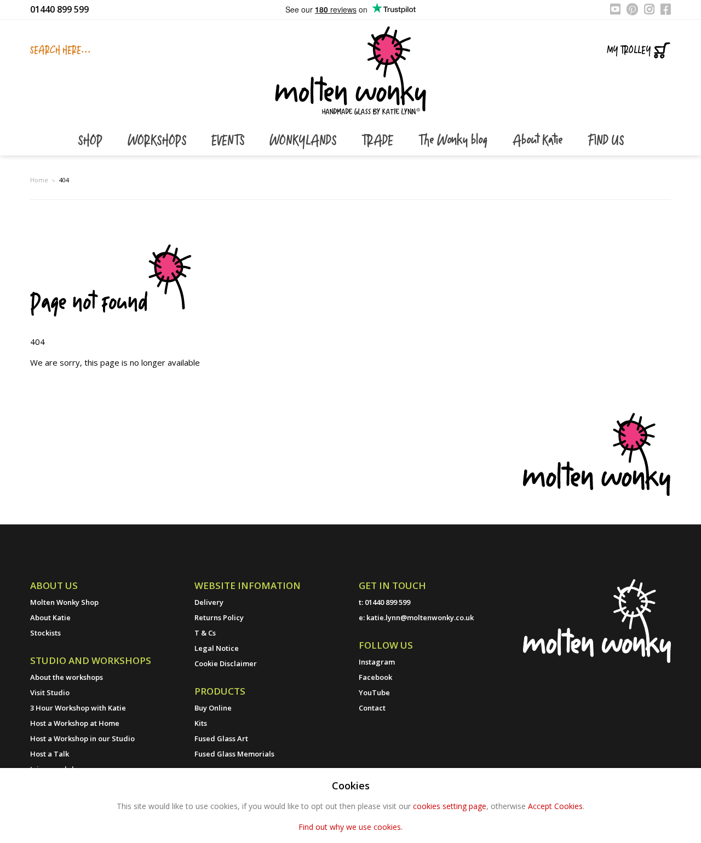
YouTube (374, 692)
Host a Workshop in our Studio (82, 738)
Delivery (208, 602)
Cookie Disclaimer (225, 663)
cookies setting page (449, 806)
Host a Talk (49, 754)
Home (39, 180)
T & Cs (205, 633)
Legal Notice (216, 648)
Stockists (45, 633)
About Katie (539, 141)
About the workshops (66, 677)
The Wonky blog (454, 141)
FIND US (606, 141)
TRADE (379, 141)
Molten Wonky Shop (64, 602)
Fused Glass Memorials (234, 754)
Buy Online (213, 708)
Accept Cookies (555, 806)
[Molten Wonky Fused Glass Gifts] (350, 69)
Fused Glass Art (221, 738)
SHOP (92, 141)
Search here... (60, 50)
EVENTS (229, 141)
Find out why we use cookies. (350, 827)
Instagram (377, 662)
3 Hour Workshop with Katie (78, 708)
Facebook (375, 677)
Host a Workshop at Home (74, 723)
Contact (372, 708)
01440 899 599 (59, 9)
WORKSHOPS (158, 141)
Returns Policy (219, 617)
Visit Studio (50, 692)
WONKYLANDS (304, 141)
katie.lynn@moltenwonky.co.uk (420, 617)
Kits (200, 723)
